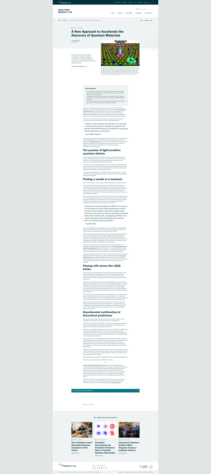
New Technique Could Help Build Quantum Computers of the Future (81, 446)
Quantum (88, 404)
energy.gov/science (116, 382)
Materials (92, 404)
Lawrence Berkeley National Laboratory (93, 365)
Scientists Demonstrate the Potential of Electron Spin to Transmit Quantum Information (105, 447)
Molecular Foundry (95, 141)
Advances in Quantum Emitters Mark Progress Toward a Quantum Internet (129, 446)
